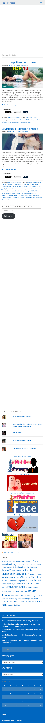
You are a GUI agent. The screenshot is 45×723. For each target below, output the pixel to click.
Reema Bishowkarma (25, 193)
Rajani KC (29, 587)
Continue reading (10, 105)
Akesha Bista (29, 117)
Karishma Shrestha (11, 189)
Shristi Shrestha (14, 122)
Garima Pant (17, 567)
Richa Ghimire (15, 596)
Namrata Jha (5, 191)
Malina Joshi (38, 189)
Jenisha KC (25, 186)
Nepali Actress (8, 2)
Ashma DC (18, 184)
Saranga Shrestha (18, 598)
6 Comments (10, 200)
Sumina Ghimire (6, 198)
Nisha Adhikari (35, 191)
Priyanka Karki (36, 120)
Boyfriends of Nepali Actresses (20, 128)
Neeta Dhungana (26, 191)
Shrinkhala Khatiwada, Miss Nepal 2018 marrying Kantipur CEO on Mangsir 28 (21, 625)
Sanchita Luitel (6, 599)
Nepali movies (11, 552)
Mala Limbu (10, 120)
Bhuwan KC (29, 561)
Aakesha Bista (31, 182)
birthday (12, 564)
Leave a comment (26, 122)
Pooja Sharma (6, 193)
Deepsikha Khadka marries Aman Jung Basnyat (20, 621)
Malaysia (32, 574)
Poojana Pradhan (27, 583)
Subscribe (8, 216)
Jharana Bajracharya (35, 186)
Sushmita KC (32, 198)
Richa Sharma (6, 122)
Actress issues (11, 117)
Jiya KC (3, 189)
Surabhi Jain (30, 602)
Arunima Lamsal (12, 561)
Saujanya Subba (23, 195)
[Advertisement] (22, 28)
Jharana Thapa (8, 570)
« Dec (4, 714)
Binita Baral (34, 184)
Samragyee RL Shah (36, 596)
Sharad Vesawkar (34, 195)
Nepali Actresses (16, 720)
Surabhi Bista (15, 198)
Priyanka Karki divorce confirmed (24, 448)
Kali (23, 570)
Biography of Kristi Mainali (22, 440)
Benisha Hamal (26, 184)
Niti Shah (28, 120)
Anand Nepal (24, 65)
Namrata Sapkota (15, 577)
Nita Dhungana (6, 584)
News (18, 117)
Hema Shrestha (17, 186)
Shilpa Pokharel (31, 598)
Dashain (32, 564)
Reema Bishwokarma (20, 591)
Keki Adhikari (21, 189)
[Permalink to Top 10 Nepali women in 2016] (22, 77)
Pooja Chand (15, 584)
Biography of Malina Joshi (22, 416)
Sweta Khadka (12, 605)
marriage (6, 577)
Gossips (18, 182)
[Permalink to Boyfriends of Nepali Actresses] (22, 142)
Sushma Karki (24, 198)
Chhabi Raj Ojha (23, 564)
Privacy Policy (17, 432)
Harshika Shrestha (7, 186)
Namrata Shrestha (19, 120)
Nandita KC (5, 581)
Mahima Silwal (30, 189)
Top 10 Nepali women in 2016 (19, 62)
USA (18, 605)
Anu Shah (4, 561)
